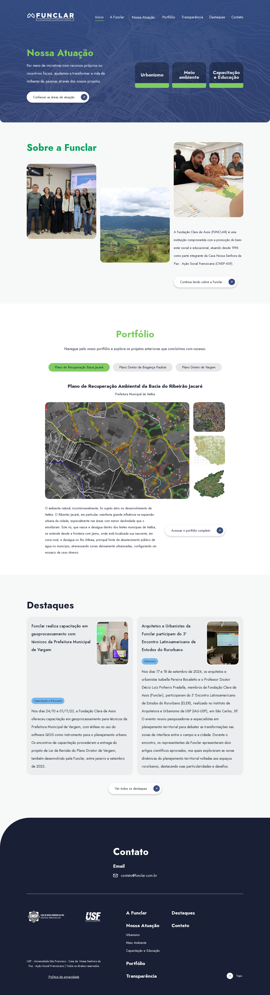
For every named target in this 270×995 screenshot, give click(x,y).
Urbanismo (133, 935)
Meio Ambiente (136, 943)
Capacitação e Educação (143, 950)
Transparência (192, 17)
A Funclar (117, 17)
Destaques (217, 17)
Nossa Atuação (143, 17)
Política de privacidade (63, 977)
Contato (237, 17)
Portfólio (168, 17)
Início (99, 17)
